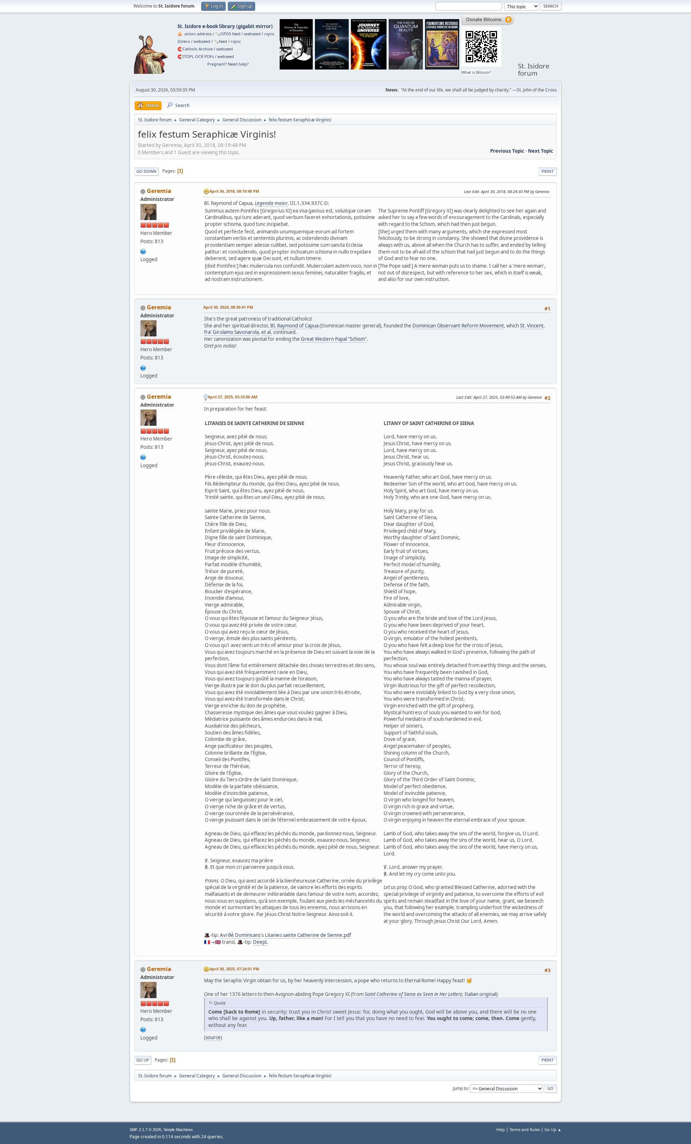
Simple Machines (178, 1129)
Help (500, 1129)
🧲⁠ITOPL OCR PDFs (195, 56)
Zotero (183, 41)
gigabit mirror (254, 26)
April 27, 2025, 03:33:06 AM (232, 396)
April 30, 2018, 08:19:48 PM (234, 191)
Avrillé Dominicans (240, 935)
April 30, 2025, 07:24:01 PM (234, 968)
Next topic (540, 151)
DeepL (260, 942)
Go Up (142, 1060)
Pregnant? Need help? (228, 64)
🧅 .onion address (194, 33)
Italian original (480, 994)
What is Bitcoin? (476, 72)
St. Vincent (531, 325)
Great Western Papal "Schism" (334, 339)
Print (548, 171)
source (213, 1037)
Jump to (460, 1088)
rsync (269, 33)
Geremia (159, 191)
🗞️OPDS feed (227, 33)
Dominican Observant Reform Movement (458, 325)
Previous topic (507, 151)
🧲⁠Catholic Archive (195, 49)
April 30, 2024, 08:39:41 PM (228, 307)
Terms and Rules (525, 1129)
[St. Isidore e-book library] (143, 250)
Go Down (146, 171)
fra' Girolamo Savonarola (231, 332)
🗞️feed (220, 41)
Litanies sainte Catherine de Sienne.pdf (308, 935)
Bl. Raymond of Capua (294, 325)
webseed (252, 33)
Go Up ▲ (553, 1129)
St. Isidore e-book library (206, 26)
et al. (266, 332)
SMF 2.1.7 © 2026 (145, 1129)
